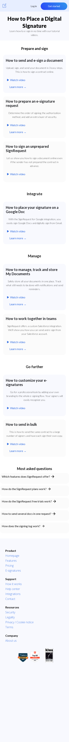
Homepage (12, 556)
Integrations (13, 594)
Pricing (9, 566)
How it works (13, 584)
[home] (4, 6)
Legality (10, 617)
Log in (34, 6)
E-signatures (13, 570)
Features (11, 561)
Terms (9, 627)
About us (11, 641)
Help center (12, 589)
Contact (10, 599)
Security (10, 612)
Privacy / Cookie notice (19, 622)
